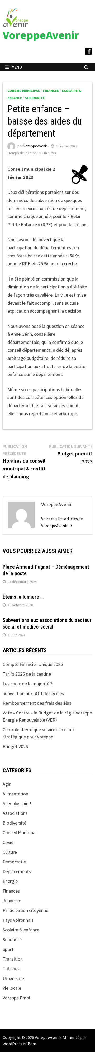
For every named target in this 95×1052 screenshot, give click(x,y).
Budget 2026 (15, 746)
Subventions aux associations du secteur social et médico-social (47, 623)
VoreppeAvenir (41, 35)
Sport (8, 949)
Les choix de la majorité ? (27, 684)
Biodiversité (14, 823)
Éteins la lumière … (23, 597)
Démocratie (14, 862)
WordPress (12, 1043)
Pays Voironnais (18, 920)
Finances (51, 90)
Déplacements (17, 871)
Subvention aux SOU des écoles (33, 693)
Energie (10, 881)
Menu (17, 67)
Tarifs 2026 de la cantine (27, 674)
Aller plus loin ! (17, 803)
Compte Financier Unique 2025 (33, 664)
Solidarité (35, 97)
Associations (15, 813)
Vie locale (12, 988)
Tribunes (11, 969)
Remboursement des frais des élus (37, 703)
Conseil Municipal (23, 90)
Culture (10, 852)
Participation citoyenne (25, 910)
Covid (8, 842)
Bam (32, 1043)
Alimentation (15, 794)
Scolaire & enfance (21, 930)
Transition (13, 959)
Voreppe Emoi (16, 998)
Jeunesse (12, 901)
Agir (7, 784)
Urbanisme (13, 978)
